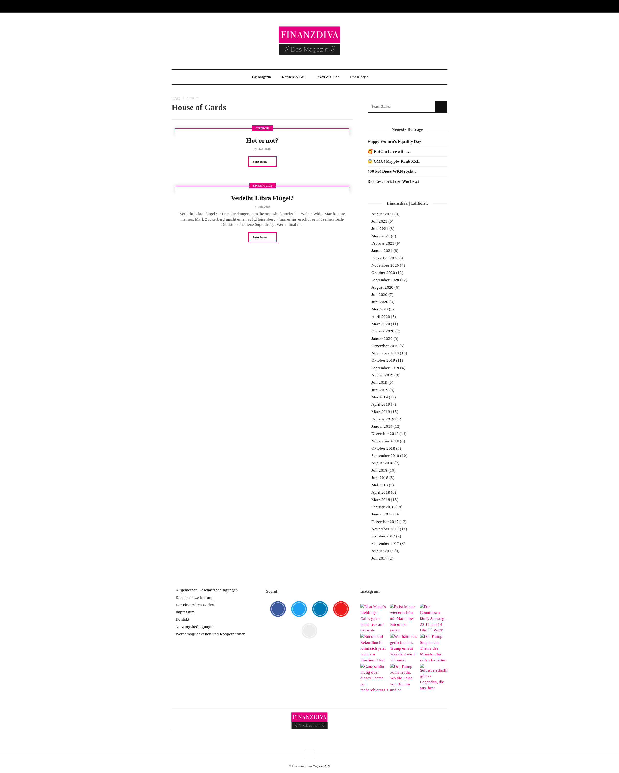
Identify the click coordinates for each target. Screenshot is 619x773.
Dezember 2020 (384, 258)
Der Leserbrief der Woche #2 (394, 181)
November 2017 (385, 529)
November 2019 (385, 353)
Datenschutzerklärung (195, 597)
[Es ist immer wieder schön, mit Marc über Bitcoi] (403, 617)
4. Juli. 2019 (262, 206)
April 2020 (380, 316)
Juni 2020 (379, 302)
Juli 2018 (379, 470)
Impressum (185, 612)
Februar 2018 (382, 507)
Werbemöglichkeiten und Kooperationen (210, 634)
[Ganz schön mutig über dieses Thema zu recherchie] (374, 677)
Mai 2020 (379, 309)
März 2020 (380, 324)
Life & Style (359, 77)
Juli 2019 (379, 382)
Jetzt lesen (260, 161)
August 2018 (382, 463)
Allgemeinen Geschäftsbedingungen (207, 590)
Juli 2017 (379, 558)
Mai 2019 (379, 397)
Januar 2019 (381, 426)
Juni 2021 (379, 228)
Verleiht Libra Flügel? (262, 198)
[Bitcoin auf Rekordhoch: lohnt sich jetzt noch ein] (374, 647)
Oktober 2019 (383, 360)
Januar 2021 (381, 250)
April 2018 (380, 492)
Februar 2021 (382, 243)
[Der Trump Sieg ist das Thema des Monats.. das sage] (433, 647)
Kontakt (182, 619)
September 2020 (385, 280)
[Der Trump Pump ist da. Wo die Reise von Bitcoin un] (403, 677)
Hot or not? (262, 140)
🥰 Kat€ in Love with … (389, 151)
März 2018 (380, 499)
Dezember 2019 (384, 346)
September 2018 (385, 455)
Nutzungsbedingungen (195, 627)
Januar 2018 (381, 514)
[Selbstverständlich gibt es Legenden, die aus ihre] (433, 677)
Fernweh (262, 128)
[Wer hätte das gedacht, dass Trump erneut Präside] (403, 647)
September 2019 (385, 368)
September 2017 (385, 543)
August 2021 (382, 214)
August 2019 (382, 375)
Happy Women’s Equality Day (394, 141)
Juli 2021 (379, 221)
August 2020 (382, 287)
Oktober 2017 (383, 536)
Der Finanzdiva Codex (195, 605)
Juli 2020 (379, 294)
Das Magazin (261, 77)
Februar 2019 (382, 419)
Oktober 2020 (383, 272)
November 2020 (385, 265)
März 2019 (380, 411)
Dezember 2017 (384, 521)
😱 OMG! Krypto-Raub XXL (394, 161)
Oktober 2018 (383, 448)
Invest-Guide (262, 185)
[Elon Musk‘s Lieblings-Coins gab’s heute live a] (374, 617)
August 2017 (382, 551)
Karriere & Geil (293, 77)
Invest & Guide (328, 77)
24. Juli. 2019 (262, 149)
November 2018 (385, 441)
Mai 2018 (379, 485)
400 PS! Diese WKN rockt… (393, 171)
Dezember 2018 (384, 433)
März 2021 (380, 236)
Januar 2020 (381, 338)
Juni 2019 (379, 390)
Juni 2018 (379, 477)
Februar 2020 (382, 331)
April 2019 (380, 404)
